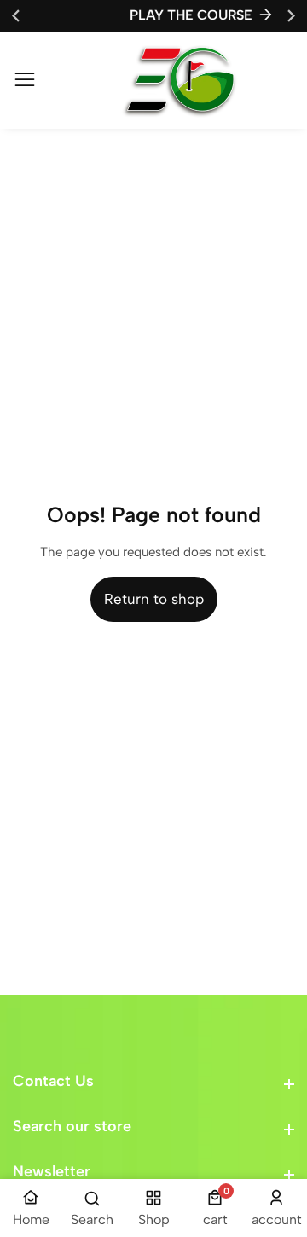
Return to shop (154, 598)
